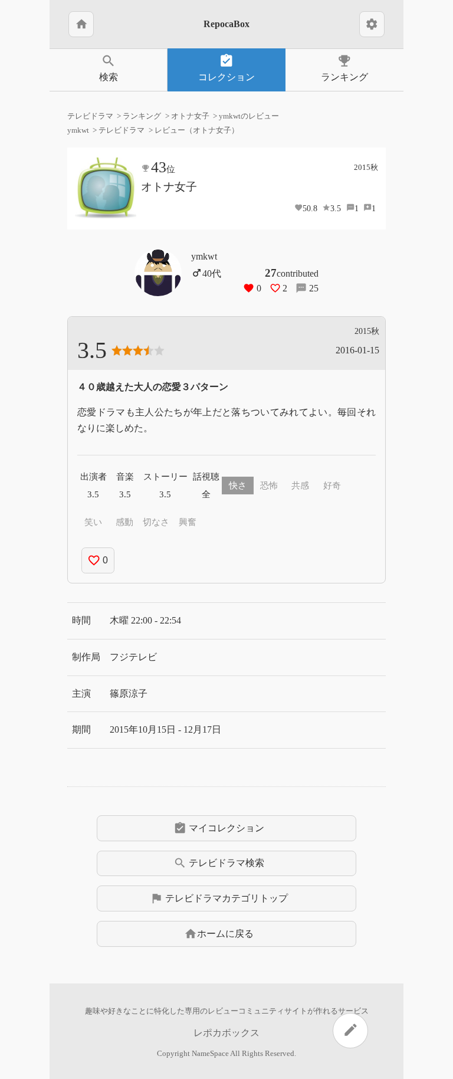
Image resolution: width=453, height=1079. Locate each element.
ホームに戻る (219, 933)
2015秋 (366, 167)
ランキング (344, 67)
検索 (108, 67)
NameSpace (210, 1054)
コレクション (226, 67)
